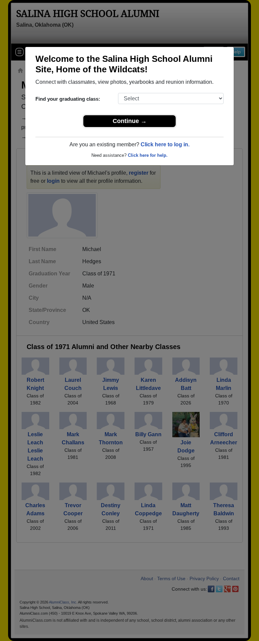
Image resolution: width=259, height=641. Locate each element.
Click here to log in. (165, 144)
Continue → (130, 121)
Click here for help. (148, 155)
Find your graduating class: (67, 99)
